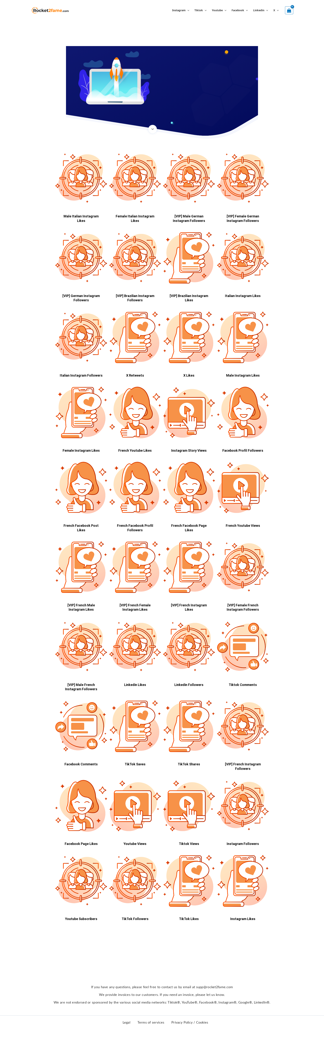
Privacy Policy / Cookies (189, 1022)
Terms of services (150, 1022)
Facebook (238, 10)
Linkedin (258, 10)
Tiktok (198, 10)
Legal (126, 1022)
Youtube (217, 10)
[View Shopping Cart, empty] (289, 10)
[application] (187, 10)
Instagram (179, 10)
